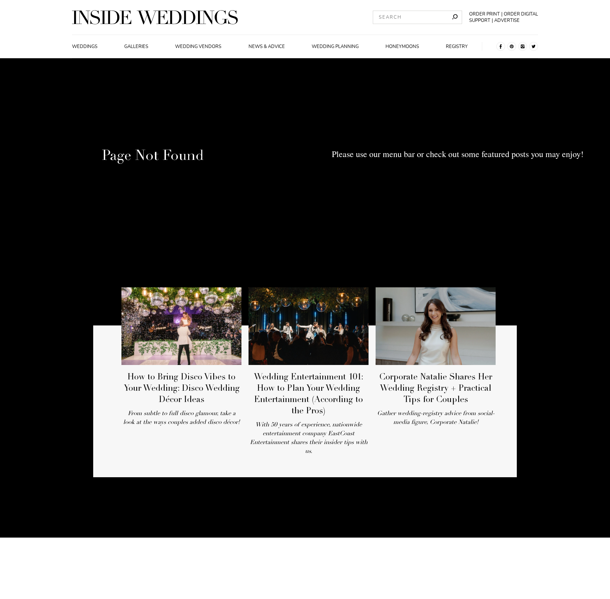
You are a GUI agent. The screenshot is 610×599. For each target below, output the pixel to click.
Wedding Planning (335, 46)
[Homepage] (155, 17)
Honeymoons (402, 46)
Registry (457, 46)
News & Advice (267, 46)
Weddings (84, 46)
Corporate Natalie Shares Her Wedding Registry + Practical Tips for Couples (435, 389)
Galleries (136, 46)
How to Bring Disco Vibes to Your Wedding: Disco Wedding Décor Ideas (182, 389)
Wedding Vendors (198, 46)
